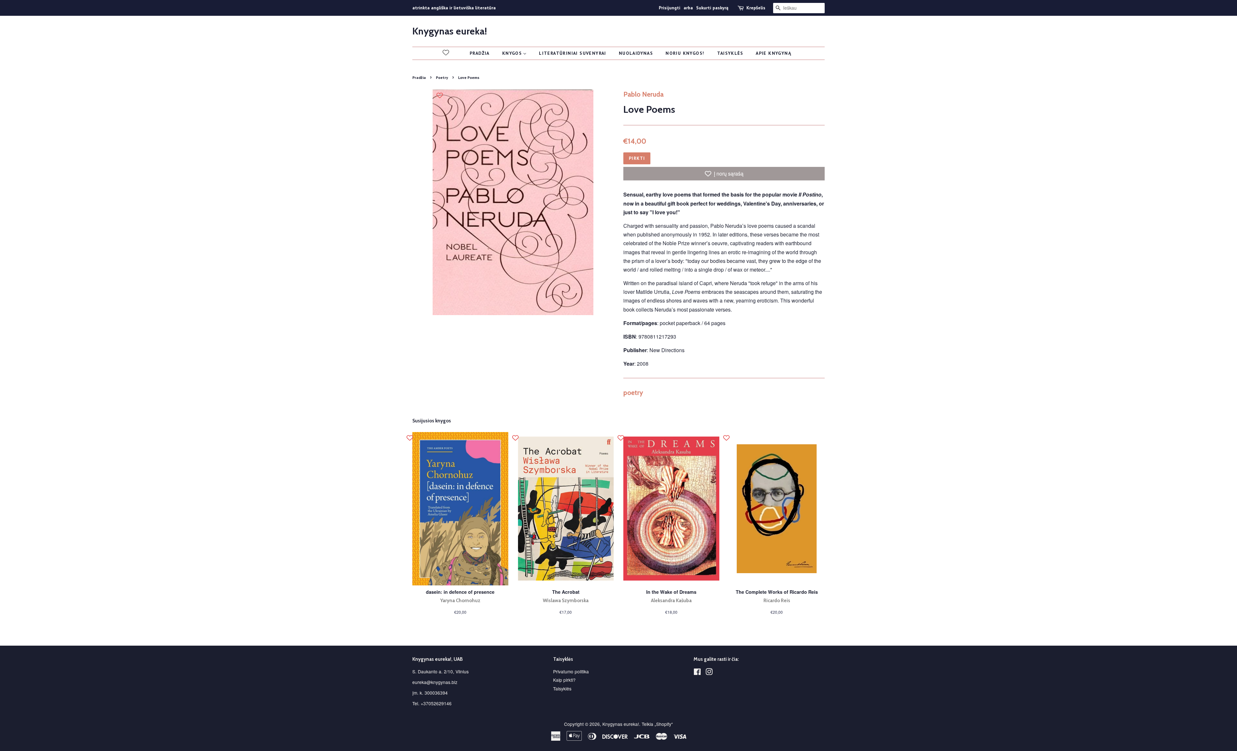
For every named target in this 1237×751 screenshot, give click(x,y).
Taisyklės (562, 688)
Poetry (442, 77)
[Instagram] (709, 672)
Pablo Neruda (643, 94)
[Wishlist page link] (446, 52)
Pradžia (419, 77)
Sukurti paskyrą (712, 8)
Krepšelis (755, 8)
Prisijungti (669, 8)
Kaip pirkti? (564, 680)
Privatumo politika (571, 671)
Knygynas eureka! (449, 31)
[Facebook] (697, 672)
